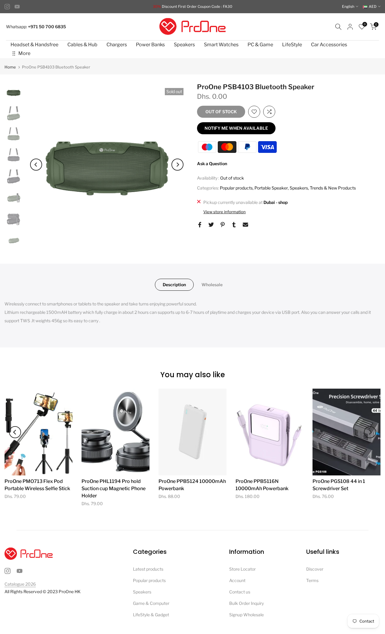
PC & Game (260, 44)
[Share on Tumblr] (234, 224)
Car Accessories (329, 44)
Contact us (239, 591)
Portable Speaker (271, 187)
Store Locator (242, 569)
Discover (314, 569)
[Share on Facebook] (199, 224)
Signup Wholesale (246, 614)
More (24, 53)
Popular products (236, 187)
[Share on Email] (245, 224)
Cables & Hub (82, 44)
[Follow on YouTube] (17, 6)
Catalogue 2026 (20, 584)
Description (174, 284)
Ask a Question (212, 163)
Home (10, 67)
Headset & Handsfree (34, 44)
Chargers (116, 44)
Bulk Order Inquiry (246, 603)
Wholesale (212, 284)
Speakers (184, 44)
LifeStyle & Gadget (151, 614)
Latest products (148, 569)
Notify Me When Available (236, 128)
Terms (312, 580)
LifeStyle (292, 44)
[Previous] (36, 165)
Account (237, 580)
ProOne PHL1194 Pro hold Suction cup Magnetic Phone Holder (114, 488)
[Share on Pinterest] (222, 224)
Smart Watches (221, 44)
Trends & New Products (333, 187)
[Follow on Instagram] (7, 6)
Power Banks (150, 44)
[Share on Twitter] (211, 224)
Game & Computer (151, 603)
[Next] (177, 165)
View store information (224, 211)
